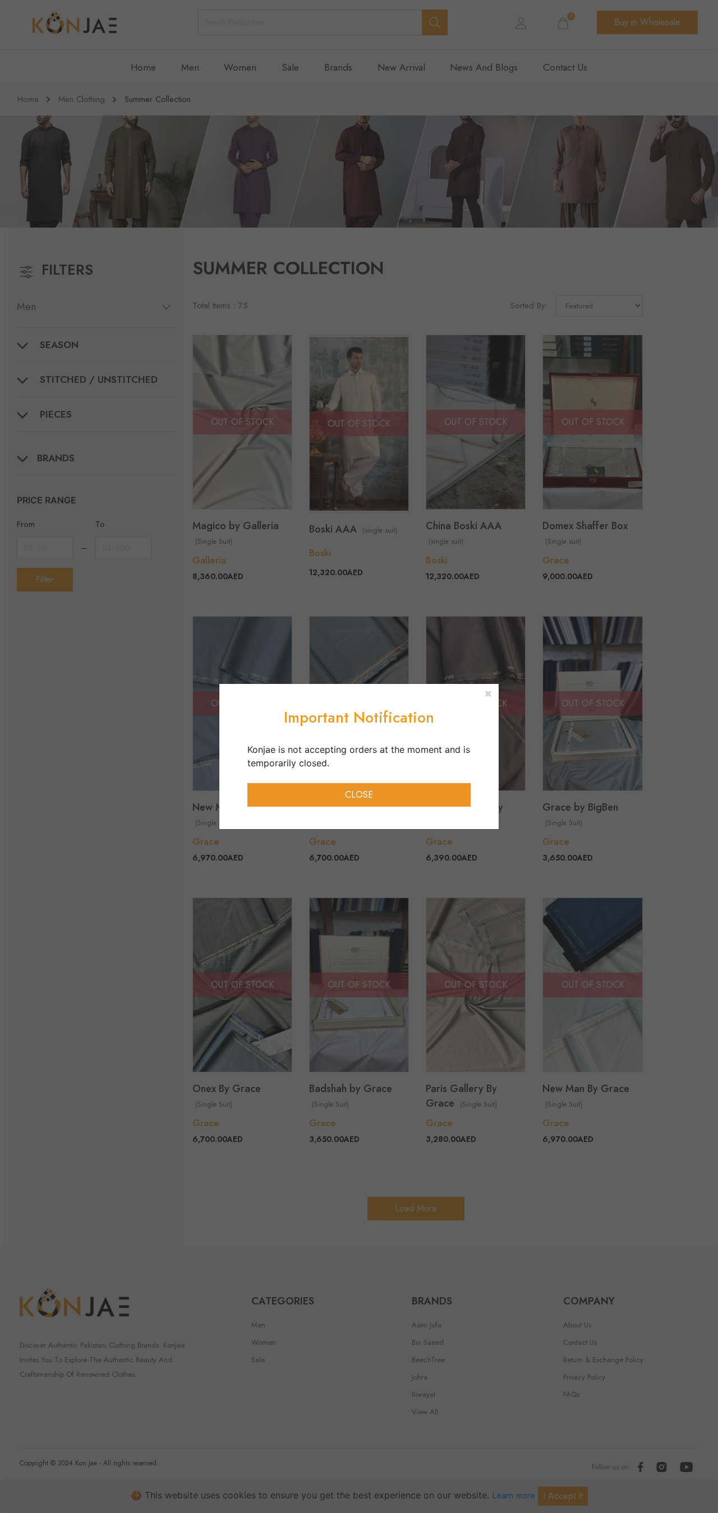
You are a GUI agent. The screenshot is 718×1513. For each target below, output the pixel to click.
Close (359, 794)
